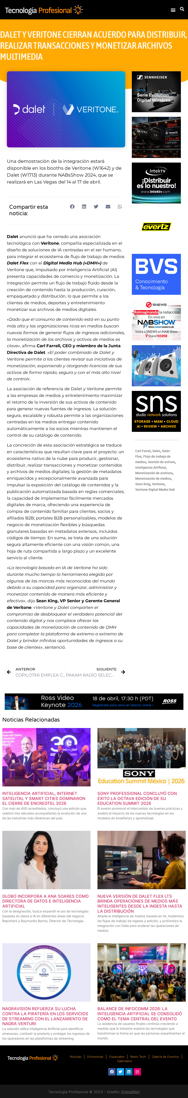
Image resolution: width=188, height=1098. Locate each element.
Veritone (158, 484)
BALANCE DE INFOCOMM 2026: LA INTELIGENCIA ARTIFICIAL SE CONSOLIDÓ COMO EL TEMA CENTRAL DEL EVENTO (139, 1013)
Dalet (156, 451)
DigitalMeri (130, 1091)
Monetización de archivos (154, 473)
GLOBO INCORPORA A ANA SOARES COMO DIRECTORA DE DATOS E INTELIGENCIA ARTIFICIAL (45, 901)
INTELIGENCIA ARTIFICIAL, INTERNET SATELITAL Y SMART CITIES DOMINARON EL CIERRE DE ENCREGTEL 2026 (43, 798)
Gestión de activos (161, 462)
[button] (173, 10)
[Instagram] (137, 1071)
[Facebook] (112, 1071)
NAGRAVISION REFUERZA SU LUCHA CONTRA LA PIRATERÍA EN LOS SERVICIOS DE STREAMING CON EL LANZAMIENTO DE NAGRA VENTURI (45, 1016)
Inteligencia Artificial (150, 467)
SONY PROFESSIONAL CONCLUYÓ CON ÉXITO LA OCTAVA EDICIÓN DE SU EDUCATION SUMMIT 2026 (137, 798)
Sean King (142, 484)
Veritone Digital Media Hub (155, 489)
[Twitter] (120, 1071)
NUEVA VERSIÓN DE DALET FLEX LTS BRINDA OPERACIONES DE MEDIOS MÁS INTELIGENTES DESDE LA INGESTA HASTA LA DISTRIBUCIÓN (139, 904)
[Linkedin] (129, 1071)
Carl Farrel (143, 451)
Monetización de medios (153, 478)
